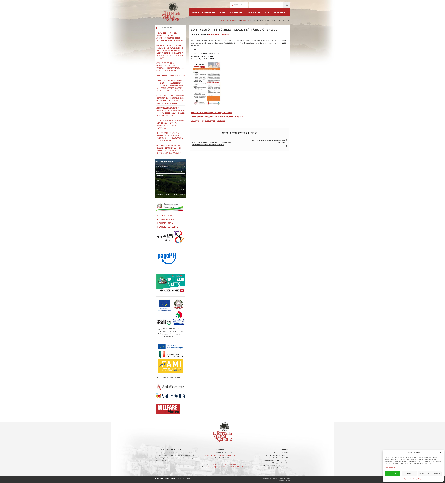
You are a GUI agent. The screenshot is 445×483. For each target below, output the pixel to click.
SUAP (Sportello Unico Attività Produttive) (221, 455)
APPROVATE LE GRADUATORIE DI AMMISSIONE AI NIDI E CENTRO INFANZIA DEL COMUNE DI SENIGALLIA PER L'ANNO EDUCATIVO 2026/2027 (170, 112)
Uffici (267, 12)
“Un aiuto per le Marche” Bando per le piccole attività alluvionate (268, 141)
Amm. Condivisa (254, 12)
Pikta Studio (287, 480)
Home (223, 20)
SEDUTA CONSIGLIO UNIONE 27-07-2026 (170, 75)
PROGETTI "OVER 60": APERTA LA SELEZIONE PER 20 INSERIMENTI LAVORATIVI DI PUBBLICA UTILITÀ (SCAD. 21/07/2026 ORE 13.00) (170, 137)
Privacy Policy (417, 479)
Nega (409, 473)
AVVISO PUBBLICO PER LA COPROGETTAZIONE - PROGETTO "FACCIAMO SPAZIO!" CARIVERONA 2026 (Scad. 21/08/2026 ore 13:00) (170, 67)
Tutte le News (239, 5)
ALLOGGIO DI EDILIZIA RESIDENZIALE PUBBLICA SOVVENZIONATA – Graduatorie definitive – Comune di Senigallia (212, 143)
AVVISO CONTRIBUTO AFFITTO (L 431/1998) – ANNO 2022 (211, 113)
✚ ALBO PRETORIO (165, 219)
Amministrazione (208, 12)
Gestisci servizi (390, 468)
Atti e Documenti (236, 12)
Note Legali (180, 479)
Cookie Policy (408, 479)
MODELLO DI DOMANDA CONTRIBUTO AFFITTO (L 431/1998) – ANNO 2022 (217, 117)
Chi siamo (195, 12)
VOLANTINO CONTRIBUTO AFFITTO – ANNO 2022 (208, 121)
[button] (440, 453)
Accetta (392, 473)
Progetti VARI (235, 20)
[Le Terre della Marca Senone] (171, 13)
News (188, 479)
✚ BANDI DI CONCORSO (167, 226)
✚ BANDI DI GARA (164, 223)
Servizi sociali (245, 20)
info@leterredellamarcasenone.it (172, 194)
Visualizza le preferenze (429, 473)
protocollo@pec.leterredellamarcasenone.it (224, 466)
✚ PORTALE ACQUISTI (166, 215)
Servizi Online (279, 12)
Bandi (229, 20)
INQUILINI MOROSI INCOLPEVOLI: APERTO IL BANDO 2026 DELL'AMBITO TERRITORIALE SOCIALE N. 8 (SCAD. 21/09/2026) (170, 124)
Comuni (222, 12)
